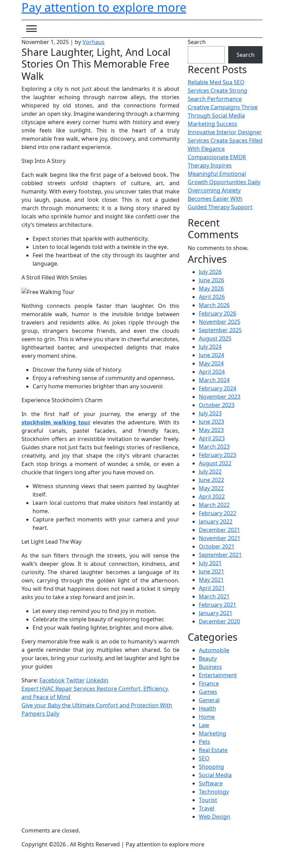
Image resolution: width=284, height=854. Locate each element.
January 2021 (215, 613)
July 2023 (210, 413)
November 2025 (219, 322)
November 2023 (219, 396)
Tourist (208, 800)
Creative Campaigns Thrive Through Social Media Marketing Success (223, 115)
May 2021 (211, 580)
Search (197, 42)
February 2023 (217, 455)
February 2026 (217, 313)
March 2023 (214, 446)
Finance (209, 683)
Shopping (211, 766)
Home (207, 717)
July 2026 (210, 272)
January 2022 (215, 521)
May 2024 (211, 363)
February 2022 (217, 513)
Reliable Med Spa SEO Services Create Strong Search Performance (217, 90)
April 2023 (212, 438)
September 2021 (220, 555)
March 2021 (214, 596)
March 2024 (214, 380)
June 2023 (211, 421)
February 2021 (217, 605)
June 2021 (211, 571)
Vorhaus (93, 42)
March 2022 (214, 505)
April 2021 (212, 588)
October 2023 (216, 405)
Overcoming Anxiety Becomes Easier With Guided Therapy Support (220, 199)
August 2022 (215, 463)
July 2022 (210, 471)
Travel (206, 808)
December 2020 (219, 621)
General (209, 700)
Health (207, 708)
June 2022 (211, 480)
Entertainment (218, 675)
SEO (204, 758)
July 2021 (210, 563)
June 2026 (211, 280)
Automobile (214, 650)
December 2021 (219, 530)
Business (210, 667)
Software (211, 783)
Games (208, 692)
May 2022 (211, 488)
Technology (214, 791)
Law (204, 725)
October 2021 (216, 546)
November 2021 (219, 538)
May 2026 (211, 288)
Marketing (212, 733)
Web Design (214, 816)
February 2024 (217, 388)
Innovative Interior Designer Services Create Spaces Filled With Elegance (225, 140)
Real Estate (213, 750)
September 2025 (220, 330)
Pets (204, 741)
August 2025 (215, 338)
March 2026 (214, 305)
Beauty (208, 658)
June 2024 (211, 355)
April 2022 (212, 496)
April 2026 (212, 297)
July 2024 (210, 347)
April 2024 (212, 372)
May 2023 (211, 430)
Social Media (215, 775)
